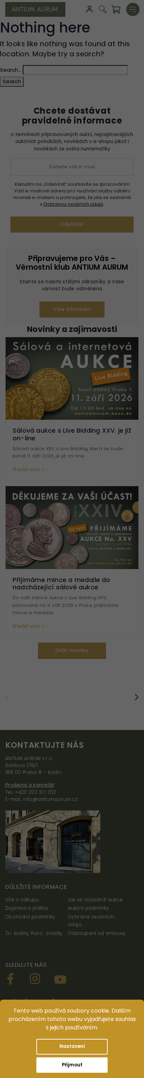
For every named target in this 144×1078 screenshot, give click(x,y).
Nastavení (72, 1046)
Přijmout (72, 1065)
